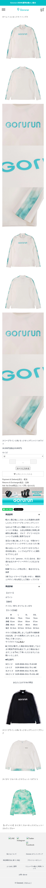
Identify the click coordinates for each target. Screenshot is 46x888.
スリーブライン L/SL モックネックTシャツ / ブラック (23, 731)
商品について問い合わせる (18, 486)
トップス (24, 17)
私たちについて (11, 854)
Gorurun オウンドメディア (34, 854)
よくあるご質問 (11, 866)
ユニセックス (14, 17)
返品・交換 (15, 482)
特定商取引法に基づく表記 (11, 860)
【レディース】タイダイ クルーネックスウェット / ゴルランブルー (22, 826)
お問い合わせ (23, 874)
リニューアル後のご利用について (34, 867)
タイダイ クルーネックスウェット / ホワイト (20, 779)
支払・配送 (14, 479)
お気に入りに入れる (24, 474)
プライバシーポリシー (34, 860)
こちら (20, 642)
